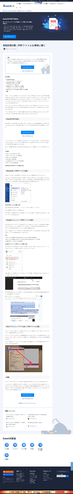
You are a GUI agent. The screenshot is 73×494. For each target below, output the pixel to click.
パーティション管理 (38, 3)
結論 (7, 91)
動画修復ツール (19, 478)
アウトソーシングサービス (48, 478)
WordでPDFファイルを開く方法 (13, 84)
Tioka (10, 48)
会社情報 (44, 473)
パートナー (43, 0)
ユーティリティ (60, 3)
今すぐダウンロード (9, 36)
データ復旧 (19, 3)
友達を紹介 (45, 480)
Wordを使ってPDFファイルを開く (13, 82)
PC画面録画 (32, 481)
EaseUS (9, 5)
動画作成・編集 (32, 480)
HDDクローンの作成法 (20, 480)
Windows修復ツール (20, 474)
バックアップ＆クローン (27, 3)
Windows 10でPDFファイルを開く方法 (14, 81)
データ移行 (46, 3)
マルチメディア (53, 3)
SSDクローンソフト (20, 481)
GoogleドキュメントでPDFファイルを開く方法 (15, 87)
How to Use (7, 10)
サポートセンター (64, 0)
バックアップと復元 (33, 477)
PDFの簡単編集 (13, 10)
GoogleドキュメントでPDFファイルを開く (15, 86)
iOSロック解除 (32, 482)
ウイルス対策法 (19, 477)
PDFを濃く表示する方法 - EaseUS (35, 422)
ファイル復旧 (32, 474)
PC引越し (31, 478)
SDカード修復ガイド (20, 473)
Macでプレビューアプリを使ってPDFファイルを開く (17, 89)
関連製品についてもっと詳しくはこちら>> (27, 403)
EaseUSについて (47, 471)
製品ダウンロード (34, 0)
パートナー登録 (46, 474)
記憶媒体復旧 (32, 473)
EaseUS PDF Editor (10, 79)
